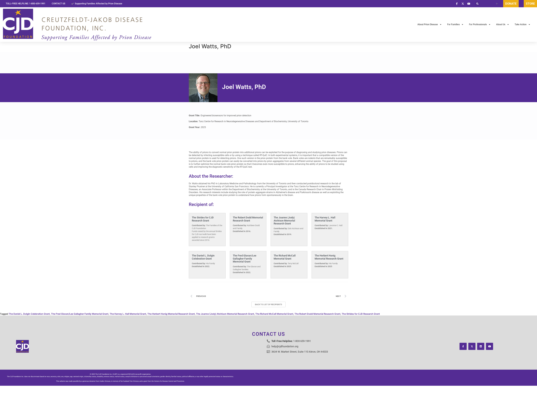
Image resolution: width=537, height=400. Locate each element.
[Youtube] (489, 346)
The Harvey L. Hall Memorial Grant (325, 219)
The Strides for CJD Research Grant (203, 219)
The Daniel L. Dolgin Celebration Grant (203, 257)
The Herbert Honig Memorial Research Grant (329, 257)
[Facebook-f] (463, 346)
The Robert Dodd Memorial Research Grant (248, 219)
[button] (477, 4)
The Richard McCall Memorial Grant (285, 257)
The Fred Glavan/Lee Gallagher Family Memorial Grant (244, 258)
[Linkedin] (480, 346)
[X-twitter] (471, 346)
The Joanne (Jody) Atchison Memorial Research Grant (284, 220)
